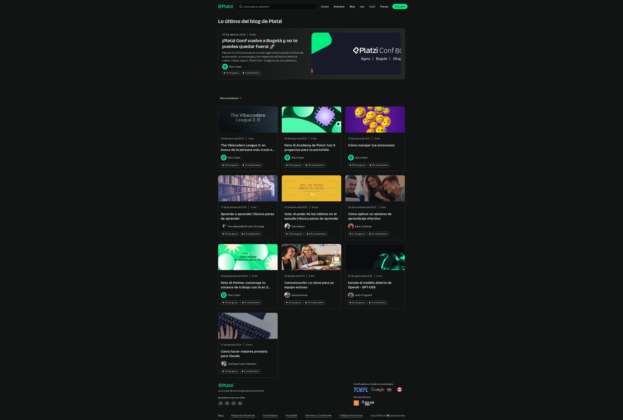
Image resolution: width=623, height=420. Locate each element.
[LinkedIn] (240, 403)
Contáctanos (270, 415)
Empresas (339, 6)
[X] (227, 403)
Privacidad (291, 415)
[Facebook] (220, 403)
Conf (372, 6)
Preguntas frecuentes (243, 415)
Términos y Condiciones (318, 415)
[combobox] (277, 6)
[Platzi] (225, 6)
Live (362, 6)
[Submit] (241, 6)
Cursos (325, 6)
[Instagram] (233, 403)
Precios (384, 6)
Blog (352, 6)
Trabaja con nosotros (351, 415)
